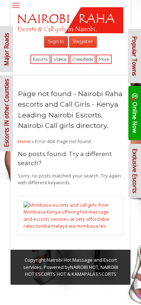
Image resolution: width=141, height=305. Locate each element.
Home (24, 141)
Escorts (40, 59)
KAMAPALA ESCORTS (94, 274)
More (104, 59)
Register (83, 41)
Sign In (56, 41)
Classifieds (82, 59)
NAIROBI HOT (84, 267)
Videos (60, 59)
